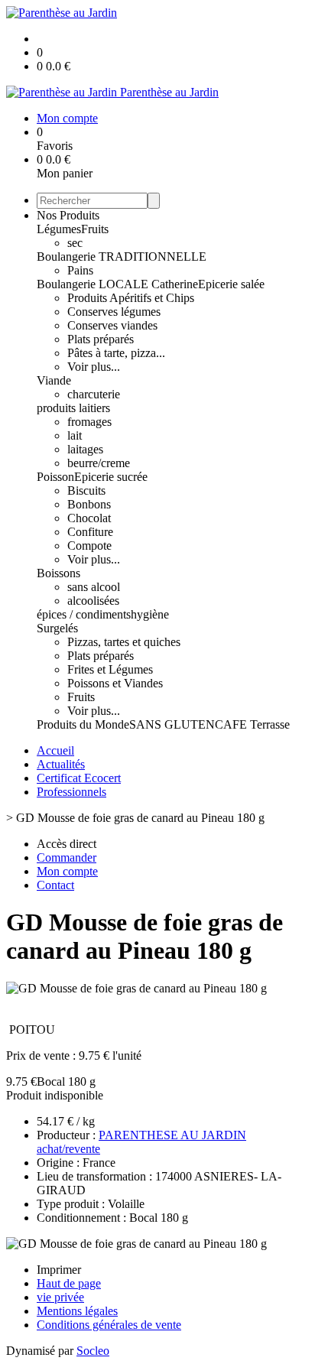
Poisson (55, 476)
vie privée (60, 1297)
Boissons (58, 573)
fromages (89, 421)
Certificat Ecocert (79, 777)
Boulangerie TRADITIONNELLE (121, 256)
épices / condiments (84, 614)
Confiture (90, 531)
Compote (89, 545)
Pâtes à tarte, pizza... (116, 352)
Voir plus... (93, 366)
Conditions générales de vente (109, 1324)
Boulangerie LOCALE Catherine (117, 284)
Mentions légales (77, 1310)
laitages (85, 449)
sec (75, 242)
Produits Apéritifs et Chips (130, 297)
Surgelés (57, 628)
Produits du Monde (83, 724)
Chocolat (89, 518)
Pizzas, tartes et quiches (123, 641)
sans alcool (93, 586)
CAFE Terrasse (252, 724)
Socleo (92, 1350)
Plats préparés (100, 339)
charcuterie (93, 394)
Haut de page (69, 1283)
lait (74, 435)
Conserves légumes (114, 311)
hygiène (150, 614)
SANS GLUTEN (172, 724)
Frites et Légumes (110, 669)
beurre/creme (98, 462)
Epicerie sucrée (111, 476)
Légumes (59, 228)
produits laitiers (73, 407)
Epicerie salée (231, 284)
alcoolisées (93, 600)
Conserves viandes (112, 325)
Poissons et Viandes (115, 683)
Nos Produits (68, 215)
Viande (54, 380)
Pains (80, 270)
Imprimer (59, 1269)
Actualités (61, 764)
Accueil (55, 750)
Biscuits (86, 490)
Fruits (95, 228)
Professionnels (71, 791)
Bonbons (89, 504)
